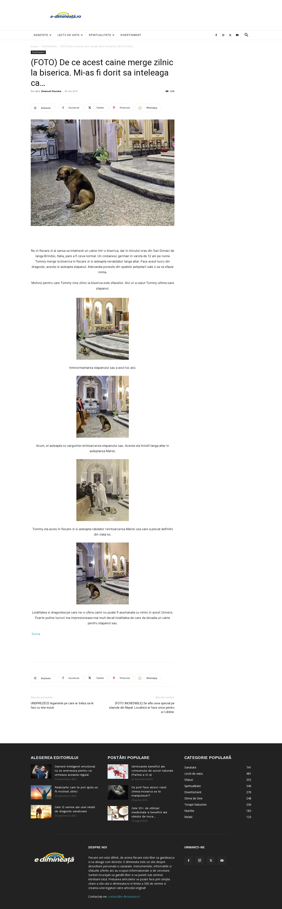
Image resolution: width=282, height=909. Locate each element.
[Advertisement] (176, 15)
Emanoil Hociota (51, 91)
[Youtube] (237, 35)
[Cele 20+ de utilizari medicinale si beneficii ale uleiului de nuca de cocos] (118, 813)
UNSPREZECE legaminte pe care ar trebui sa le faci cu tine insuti (62, 705)
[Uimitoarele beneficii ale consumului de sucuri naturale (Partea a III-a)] (118, 771)
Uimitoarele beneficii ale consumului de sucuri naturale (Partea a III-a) (152, 770)
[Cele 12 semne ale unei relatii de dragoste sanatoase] (41, 812)
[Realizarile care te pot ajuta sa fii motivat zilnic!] (41, 792)
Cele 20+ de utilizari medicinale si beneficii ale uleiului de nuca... (149, 812)
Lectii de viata (68, 35)
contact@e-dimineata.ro (124, 896)
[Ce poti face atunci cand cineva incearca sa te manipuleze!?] (118, 792)
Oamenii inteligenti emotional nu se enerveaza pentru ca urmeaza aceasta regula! (75, 770)
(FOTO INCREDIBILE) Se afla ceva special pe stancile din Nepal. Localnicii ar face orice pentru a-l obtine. (141, 707)
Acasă (34, 46)
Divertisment (130, 35)
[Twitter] (230, 35)
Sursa (35, 634)
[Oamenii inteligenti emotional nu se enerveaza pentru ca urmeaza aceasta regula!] (41, 771)
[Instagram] (223, 35)
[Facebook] (216, 35)
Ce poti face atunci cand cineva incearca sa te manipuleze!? (149, 791)
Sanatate (41, 35)
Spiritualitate (100, 35)
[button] (246, 35)
